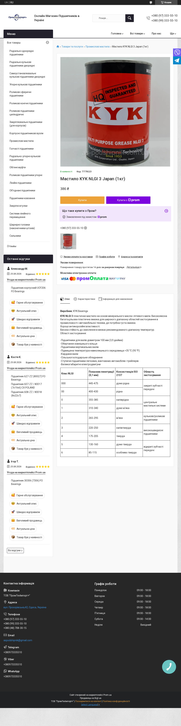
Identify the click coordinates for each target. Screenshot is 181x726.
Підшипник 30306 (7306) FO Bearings (27, 482)
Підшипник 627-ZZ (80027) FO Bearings (28, 378)
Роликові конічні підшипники (26, 103)
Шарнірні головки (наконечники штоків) (22, 226)
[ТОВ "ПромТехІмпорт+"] (17, 18)
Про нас (156, 33)
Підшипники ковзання (22, 198)
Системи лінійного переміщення (20, 215)
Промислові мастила (98, 46)
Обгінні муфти (18, 167)
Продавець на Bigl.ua (90, 698)
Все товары (14, 42)
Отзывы (11, 246)
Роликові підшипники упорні (26, 175)
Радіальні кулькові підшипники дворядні (22, 64)
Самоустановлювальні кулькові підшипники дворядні (27, 75)
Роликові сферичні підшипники (20, 94)
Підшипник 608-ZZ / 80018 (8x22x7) (26, 394)
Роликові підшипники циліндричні (22, 113)
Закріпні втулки (18, 205)
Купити (82, 200)
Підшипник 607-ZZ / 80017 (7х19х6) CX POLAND (26, 386)
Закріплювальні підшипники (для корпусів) (26, 124)
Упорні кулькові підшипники (26, 84)
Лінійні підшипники (20, 182)
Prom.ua (107, 695)
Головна (116, 33)
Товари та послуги (72, 46)
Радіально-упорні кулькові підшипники (25, 158)
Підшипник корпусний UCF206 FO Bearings (28, 289)
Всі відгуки (14, 550)
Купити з (122, 200)
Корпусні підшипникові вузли (26, 133)
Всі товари (136, 33)
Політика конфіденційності (116, 701)
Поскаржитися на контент (88, 701)
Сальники (15, 235)
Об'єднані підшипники (22, 190)
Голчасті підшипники (22, 148)
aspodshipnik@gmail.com (18, 640)
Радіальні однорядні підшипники (22, 53)
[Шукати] (129, 18)
